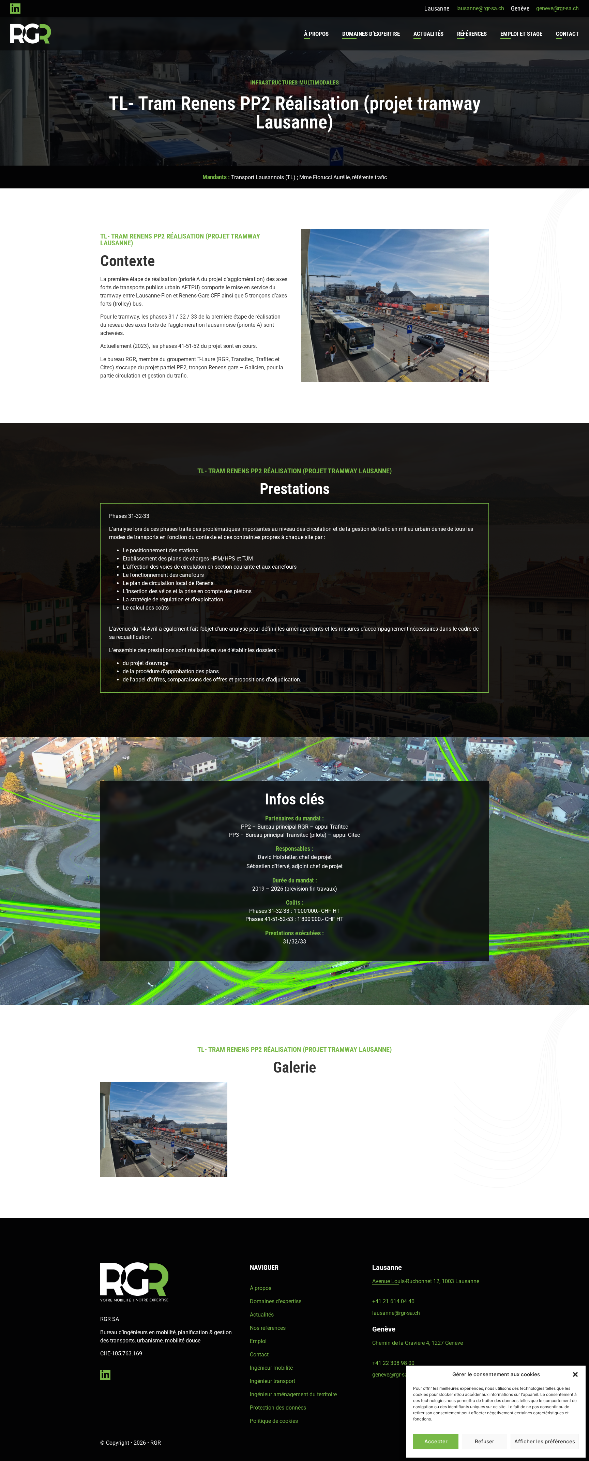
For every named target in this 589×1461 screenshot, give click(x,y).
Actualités (428, 33)
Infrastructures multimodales (294, 82)
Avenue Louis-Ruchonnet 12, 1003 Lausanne (425, 1281)
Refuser (484, 1441)
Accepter (436, 1441)
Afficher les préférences (544, 1441)
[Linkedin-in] (15, 8)
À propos (316, 33)
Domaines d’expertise (371, 33)
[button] (575, 1374)
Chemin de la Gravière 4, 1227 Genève (417, 1343)
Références (472, 33)
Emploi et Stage (521, 33)
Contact (567, 33)
